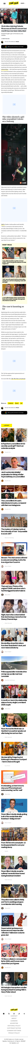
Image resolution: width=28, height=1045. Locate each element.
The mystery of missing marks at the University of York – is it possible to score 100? (14, 531)
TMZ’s (3, 224)
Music (16, 403)
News (17, 41)
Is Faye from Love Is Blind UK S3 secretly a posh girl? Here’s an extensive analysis (13, 446)
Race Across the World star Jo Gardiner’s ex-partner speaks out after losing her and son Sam (13, 731)
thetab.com (11, 1039)
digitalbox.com (15, 1043)
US (21, 403)
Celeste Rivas (4, 69)
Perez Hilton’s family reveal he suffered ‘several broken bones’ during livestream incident (13, 873)
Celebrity (10, 403)
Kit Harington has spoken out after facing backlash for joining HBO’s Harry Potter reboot (14, 989)
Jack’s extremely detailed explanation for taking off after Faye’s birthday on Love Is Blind (13, 474)
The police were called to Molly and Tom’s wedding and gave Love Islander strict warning (12, 902)
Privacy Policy (14, 1033)
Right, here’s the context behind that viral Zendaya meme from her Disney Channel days (13, 617)
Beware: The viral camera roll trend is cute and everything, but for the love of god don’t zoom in (14, 560)
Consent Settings (14, 1030)
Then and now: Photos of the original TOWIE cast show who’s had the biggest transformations (13, 588)
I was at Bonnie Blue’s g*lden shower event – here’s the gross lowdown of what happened (14, 262)
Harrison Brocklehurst (10, 41)
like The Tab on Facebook (18, 378)
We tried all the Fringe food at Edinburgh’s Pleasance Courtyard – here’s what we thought (14, 759)
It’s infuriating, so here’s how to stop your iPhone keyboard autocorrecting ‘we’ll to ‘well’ (12, 788)
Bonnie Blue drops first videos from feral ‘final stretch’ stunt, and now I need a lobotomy (13, 645)
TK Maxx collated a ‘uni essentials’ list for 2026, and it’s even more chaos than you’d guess (14, 961)
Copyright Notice (14, 1028)
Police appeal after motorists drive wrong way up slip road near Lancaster (14, 674)
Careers (14, 1021)
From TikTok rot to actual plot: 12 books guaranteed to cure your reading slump (13, 845)
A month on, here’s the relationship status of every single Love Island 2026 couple (14, 702)
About (14, 1018)
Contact (14, 1016)
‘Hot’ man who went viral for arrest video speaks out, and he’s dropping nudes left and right (14, 281)
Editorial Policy (14, 1025)
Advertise (14, 1023)
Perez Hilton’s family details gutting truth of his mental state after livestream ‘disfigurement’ (14, 816)
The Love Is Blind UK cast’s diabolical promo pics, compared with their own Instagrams (13, 503)
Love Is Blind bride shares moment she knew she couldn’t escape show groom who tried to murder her (13, 299)
